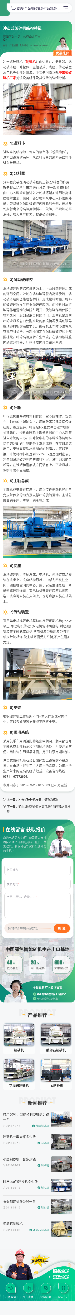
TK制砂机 (56, 1085)
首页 (20, 8)
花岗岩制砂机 (19, 1085)
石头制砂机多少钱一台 (19, 1201)
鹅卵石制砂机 (56, 1050)
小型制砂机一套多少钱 (19, 1159)
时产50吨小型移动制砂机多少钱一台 (26, 1117)
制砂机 (19, 1050)
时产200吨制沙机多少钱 (20, 1181)
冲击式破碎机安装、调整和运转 (38, 799)
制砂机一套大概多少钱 (19, 1136)
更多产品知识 (47, 8)
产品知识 (31, 8)
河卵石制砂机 (13, 1223)
